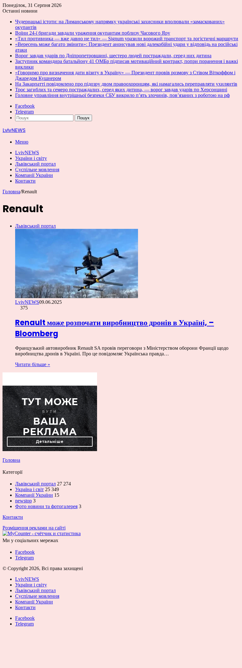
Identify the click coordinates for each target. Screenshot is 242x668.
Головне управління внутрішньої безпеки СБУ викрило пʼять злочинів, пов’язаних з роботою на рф (122, 95)
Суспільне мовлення (37, 169)
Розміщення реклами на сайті (34, 527)
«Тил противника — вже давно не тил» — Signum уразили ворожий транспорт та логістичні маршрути (126, 38)
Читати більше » (32, 364)
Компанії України (34, 175)
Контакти (25, 181)
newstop (23, 500)
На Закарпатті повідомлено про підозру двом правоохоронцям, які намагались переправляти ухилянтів (126, 84)
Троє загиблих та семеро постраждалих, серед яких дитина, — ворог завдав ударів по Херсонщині (121, 89)
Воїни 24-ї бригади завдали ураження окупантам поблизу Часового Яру (92, 33)
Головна (11, 191)
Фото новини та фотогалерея (46, 506)
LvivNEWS (27, 152)
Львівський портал (35, 164)
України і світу (31, 158)
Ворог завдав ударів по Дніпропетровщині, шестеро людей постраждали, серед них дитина (113, 55)
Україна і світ (29, 489)
